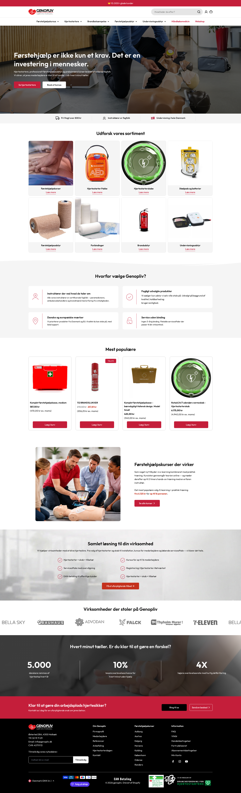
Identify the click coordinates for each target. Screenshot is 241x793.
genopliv (117, 782)
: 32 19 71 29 (37, 738)
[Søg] (199, 12)
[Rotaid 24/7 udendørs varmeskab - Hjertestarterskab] (191, 378)
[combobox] (177, 12)
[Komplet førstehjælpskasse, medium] (50, 378)
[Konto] (206, 12)
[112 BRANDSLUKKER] (97, 378)
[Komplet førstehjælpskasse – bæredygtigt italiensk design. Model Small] (144, 378)
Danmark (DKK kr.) (41, 780)
